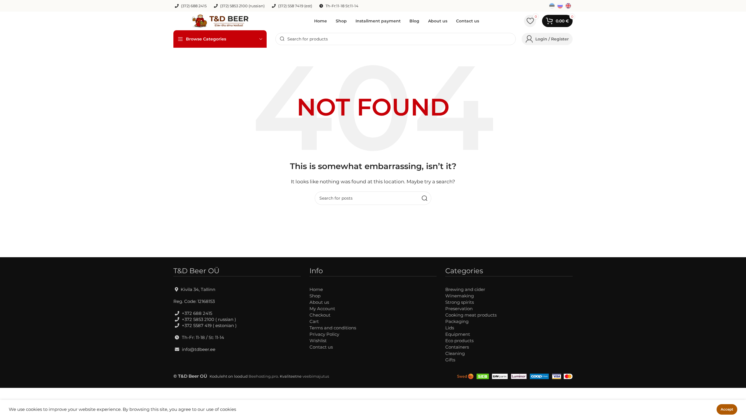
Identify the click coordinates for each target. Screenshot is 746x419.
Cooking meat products (471, 315)
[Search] (424, 198)
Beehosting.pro (263, 376)
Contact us (321, 347)
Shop (315, 296)
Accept (727, 409)
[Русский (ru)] (560, 5)
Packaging (457, 321)
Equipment (457, 334)
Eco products (459, 340)
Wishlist (318, 340)
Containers (457, 347)
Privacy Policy (324, 334)
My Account (322, 308)
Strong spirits (459, 302)
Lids (449, 328)
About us (319, 302)
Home (316, 289)
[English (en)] (568, 5)
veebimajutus (315, 376)
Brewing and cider (465, 289)
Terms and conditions (332, 328)
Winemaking (459, 296)
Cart (314, 321)
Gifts (450, 360)
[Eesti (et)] (552, 5)
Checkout (319, 315)
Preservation (459, 308)
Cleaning (455, 353)
